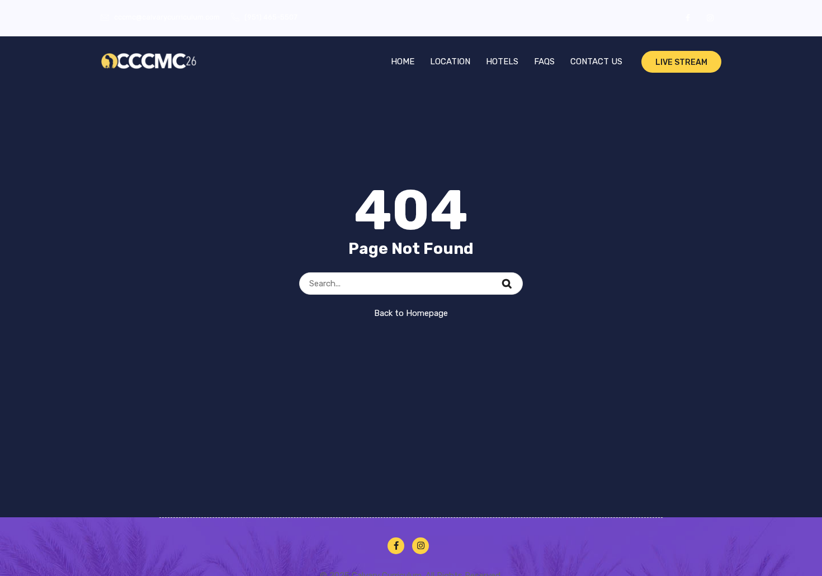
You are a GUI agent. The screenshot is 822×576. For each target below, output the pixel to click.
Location (450, 61)
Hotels (502, 61)
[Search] (514, 277)
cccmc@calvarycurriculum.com (167, 17)
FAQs (544, 61)
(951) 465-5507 (270, 17)
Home (402, 61)
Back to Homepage (411, 313)
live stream (681, 62)
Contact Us (596, 61)
